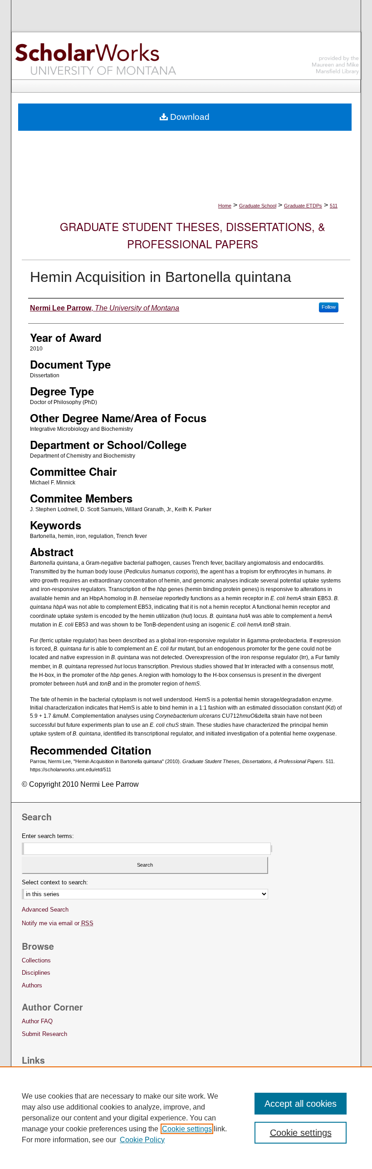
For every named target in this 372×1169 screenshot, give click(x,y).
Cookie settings (187, 1129)
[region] (186, 1117)
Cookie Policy (142, 1140)
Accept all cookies (300, 1104)
